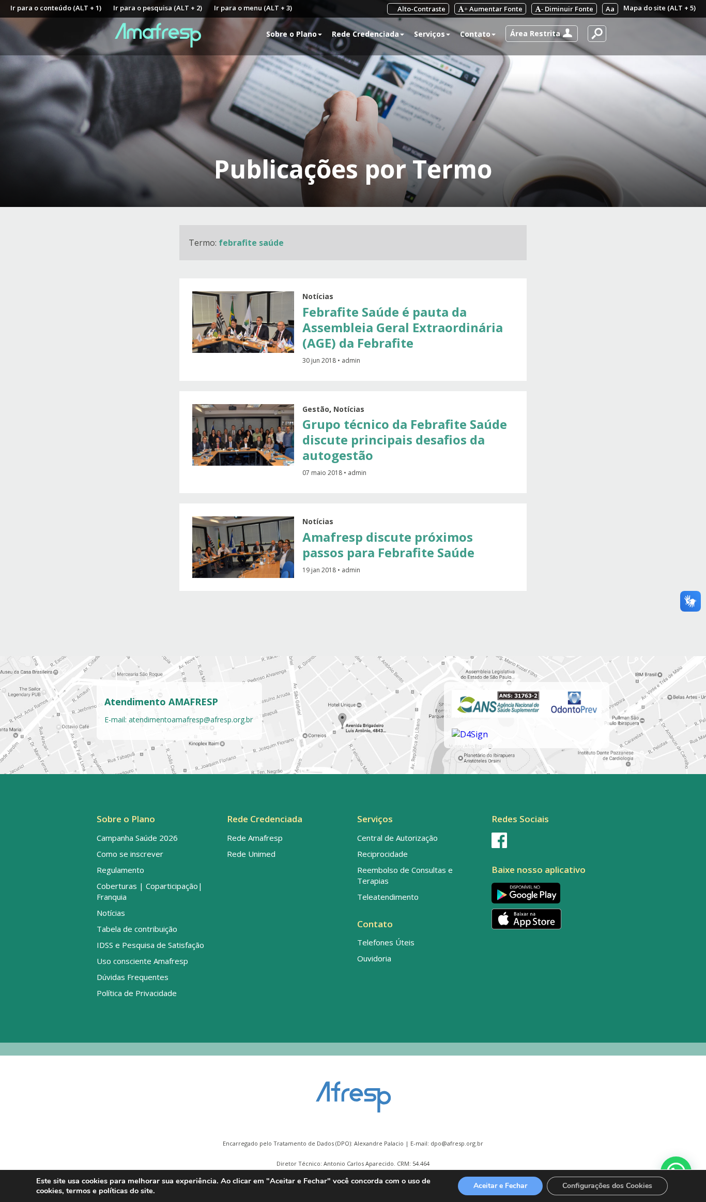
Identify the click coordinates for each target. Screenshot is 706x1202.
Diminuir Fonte (567, 8)
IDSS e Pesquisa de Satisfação (150, 945)
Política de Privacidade (137, 993)
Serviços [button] (429, 34)
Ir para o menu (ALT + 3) (253, 7)
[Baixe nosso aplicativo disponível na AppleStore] (548, 919)
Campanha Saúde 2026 (137, 838)
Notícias (317, 296)
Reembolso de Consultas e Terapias (405, 875)
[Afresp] (353, 1092)
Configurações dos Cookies (607, 1186)
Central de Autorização (397, 838)
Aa (610, 8)
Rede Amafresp (255, 838)
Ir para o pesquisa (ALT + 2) (157, 7)
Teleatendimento (388, 897)
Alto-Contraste (421, 8)
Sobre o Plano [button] (291, 34)
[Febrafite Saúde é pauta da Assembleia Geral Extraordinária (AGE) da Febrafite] (243, 322)
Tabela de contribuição (137, 929)
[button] (541, 33)
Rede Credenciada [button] (365, 34)
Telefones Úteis (386, 942)
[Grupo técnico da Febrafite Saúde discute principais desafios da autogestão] (243, 435)
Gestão (315, 409)
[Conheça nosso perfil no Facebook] (548, 840)
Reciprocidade (382, 854)
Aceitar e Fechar (500, 1186)
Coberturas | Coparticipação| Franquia (150, 891)
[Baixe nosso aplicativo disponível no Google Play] (548, 893)
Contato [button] (475, 34)
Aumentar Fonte (493, 8)
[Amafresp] (158, 35)
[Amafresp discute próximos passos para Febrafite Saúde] (243, 547)
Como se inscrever (130, 854)
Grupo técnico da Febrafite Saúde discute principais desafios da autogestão (404, 439)
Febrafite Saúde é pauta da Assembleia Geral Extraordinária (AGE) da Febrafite (402, 327)
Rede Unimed (251, 854)
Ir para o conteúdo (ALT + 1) (55, 7)
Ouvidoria (374, 958)
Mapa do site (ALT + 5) (659, 7)
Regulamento (120, 870)
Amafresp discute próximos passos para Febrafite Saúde (388, 544)
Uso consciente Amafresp (142, 961)
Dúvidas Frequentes (132, 977)
